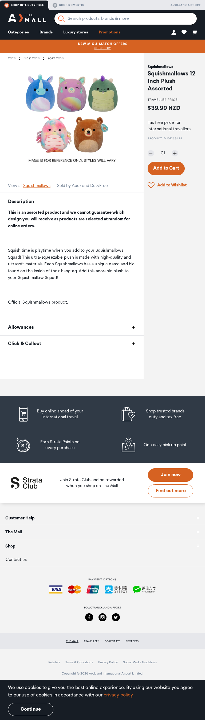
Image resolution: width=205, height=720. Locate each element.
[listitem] (55, 414)
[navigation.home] (27, 19)
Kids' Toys (31, 58)
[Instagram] (102, 617)
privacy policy (118, 695)
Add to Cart (166, 168)
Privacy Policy (108, 662)
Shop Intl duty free (27, 5)
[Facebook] (89, 617)
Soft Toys (56, 58)
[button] (174, 32)
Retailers (54, 662)
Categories (18, 32)
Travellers (91, 641)
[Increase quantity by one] (175, 153)
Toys (12, 58)
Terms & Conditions (79, 662)
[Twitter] (116, 617)
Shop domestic (71, 5)
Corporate (112, 641)
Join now (171, 474)
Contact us (16, 559)
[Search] (61, 19)
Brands (46, 32)
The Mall (72, 641)
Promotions (109, 32)
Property (132, 641)
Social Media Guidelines (140, 662)
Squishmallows (36, 185)
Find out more (171, 490)
